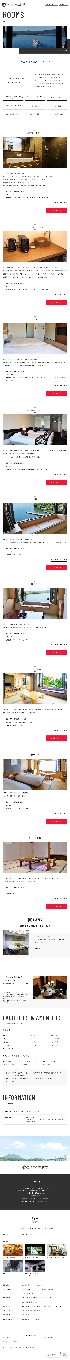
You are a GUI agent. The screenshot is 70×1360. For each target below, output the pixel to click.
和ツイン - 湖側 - (56, 106)
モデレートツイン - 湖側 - (13, 106)
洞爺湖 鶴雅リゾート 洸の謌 (30, 1315)
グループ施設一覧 (51, 4)
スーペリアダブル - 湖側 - (35, 97)
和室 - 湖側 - (35, 106)
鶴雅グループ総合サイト (29, 1234)
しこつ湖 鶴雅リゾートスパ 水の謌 (31, 1293)
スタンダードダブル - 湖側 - (13, 97)
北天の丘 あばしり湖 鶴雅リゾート (48, 1289)
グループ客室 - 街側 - (57, 114)
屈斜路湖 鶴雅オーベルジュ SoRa (32, 1285)
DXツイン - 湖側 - (57, 97)
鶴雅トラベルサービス (9, 1337)
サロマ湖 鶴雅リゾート (28, 1289)
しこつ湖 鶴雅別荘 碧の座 (29, 1302)
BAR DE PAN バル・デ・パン (30, 1336)
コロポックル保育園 (47, 1337)
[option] (35, 152)
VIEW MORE (38, 948)
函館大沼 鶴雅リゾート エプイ (30, 1319)
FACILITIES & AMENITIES (59, 203)
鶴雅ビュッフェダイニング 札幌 (52, 1306)
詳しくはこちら (9, 1081)
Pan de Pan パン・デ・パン (11, 1341)
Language (63, 4)
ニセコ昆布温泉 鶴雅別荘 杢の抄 (31, 1310)
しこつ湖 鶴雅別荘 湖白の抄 (35, 1298)
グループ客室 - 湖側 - (13, 114)
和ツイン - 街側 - (35, 114)
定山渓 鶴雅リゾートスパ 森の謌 (31, 1306)
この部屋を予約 (56, 211)
